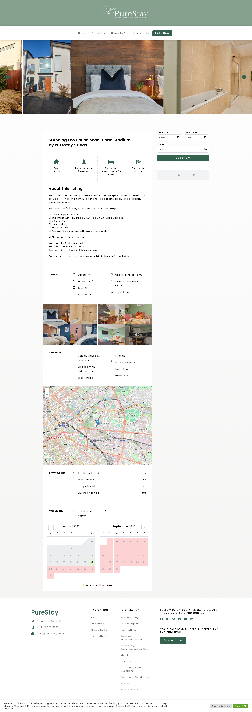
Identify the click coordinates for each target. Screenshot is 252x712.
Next (244, 77)
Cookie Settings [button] (221, 706)
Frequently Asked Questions (132, 669)
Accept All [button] (241, 706)
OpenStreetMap (137, 464)
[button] (97, 423)
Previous (8, 77)
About (124, 655)
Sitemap (126, 683)
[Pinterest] (179, 619)
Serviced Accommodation (131, 638)
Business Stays (130, 617)
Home (82, 33)
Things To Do (119, 33)
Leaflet (126, 464)
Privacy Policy (129, 689)
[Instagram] (167, 619)
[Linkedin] (191, 619)
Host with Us (141, 33)
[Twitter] (173, 619)
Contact (126, 661)
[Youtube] (185, 619)
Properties (98, 33)
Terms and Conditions (135, 677)
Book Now (183, 157)
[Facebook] (161, 619)
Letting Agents (130, 623)
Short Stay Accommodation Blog (134, 647)
